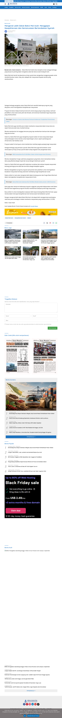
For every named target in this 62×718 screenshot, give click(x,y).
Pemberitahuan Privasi (33, 715)
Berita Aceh (7, 23)
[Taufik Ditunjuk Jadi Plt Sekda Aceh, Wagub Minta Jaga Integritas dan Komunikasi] (49, 250)
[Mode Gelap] (54, 4)
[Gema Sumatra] (12, 4)
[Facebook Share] (44, 223)
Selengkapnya (30, 436)
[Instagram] (30, 704)
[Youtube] (35, 704)
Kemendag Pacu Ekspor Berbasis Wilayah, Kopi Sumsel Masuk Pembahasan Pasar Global (31, 413)
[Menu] (6, 4)
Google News (34, 206)
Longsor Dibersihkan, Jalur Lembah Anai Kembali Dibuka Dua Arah (25, 452)
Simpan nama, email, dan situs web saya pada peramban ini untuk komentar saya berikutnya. (28, 324)
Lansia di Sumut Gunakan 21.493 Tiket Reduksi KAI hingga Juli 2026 (26, 427)
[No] (60, 713)
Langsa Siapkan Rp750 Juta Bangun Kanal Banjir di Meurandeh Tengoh (30, 241)
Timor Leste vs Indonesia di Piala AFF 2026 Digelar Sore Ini (22, 466)
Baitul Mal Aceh (9, 218)
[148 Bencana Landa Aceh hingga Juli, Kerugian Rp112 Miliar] (13, 250)
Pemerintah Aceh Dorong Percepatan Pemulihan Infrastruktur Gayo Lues (29, 258)
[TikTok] (38, 704)
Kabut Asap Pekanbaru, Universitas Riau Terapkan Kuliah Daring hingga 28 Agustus (30, 432)
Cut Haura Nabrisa (11, 30)
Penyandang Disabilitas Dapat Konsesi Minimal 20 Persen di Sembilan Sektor (27, 461)
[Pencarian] (56, 4)
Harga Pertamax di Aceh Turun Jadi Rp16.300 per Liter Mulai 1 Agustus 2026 (27, 471)
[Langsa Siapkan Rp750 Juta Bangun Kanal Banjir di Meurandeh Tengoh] (31, 234)
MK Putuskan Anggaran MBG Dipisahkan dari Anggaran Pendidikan (25, 457)
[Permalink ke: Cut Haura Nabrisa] (6, 31)
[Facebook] (24, 704)
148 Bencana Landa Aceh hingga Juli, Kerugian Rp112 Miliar (13, 257)
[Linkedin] (32, 704)
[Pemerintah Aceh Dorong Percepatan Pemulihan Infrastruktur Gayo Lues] (31, 250)
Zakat (29, 218)
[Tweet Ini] (47, 223)
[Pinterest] (27, 704)
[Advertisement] (32, 13)
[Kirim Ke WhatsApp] (56, 223)
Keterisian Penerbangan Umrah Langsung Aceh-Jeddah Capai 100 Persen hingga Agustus (49, 241)
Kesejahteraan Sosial (20, 218)
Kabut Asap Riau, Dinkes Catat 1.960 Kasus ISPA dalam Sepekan (25, 423)
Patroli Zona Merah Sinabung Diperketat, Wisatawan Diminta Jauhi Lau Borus (28, 418)
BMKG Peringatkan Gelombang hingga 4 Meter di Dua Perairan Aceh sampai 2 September (12, 241)
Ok (25, 715)
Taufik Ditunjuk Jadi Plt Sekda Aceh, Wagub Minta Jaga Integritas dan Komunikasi (48, 258)
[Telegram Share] (53, 223)
